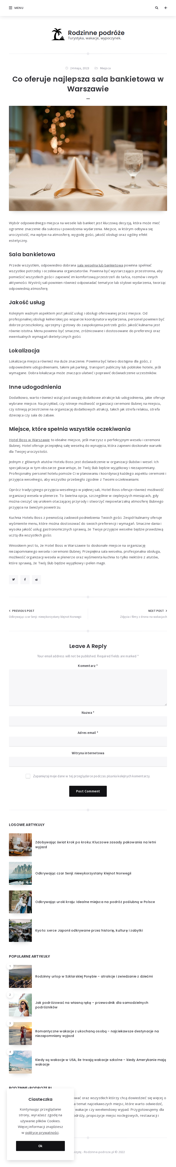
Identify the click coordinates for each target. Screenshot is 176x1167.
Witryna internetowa (88, 753)
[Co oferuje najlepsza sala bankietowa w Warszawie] (88, 158)
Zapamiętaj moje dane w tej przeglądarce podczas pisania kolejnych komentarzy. (91, 776)
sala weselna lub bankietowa (100, 265)
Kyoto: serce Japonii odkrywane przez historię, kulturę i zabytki (89, 930)
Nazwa (88, 712)
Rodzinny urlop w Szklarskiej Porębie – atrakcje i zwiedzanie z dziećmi (94, 976)
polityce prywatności (42, 1132)
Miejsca (105, 68)
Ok (40, 1146)
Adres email (88, 732)
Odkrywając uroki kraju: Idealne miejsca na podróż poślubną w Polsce (95, 902)
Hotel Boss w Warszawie (29, 439)
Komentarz (88, 665)
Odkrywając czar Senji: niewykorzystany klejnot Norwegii (83, 873)
